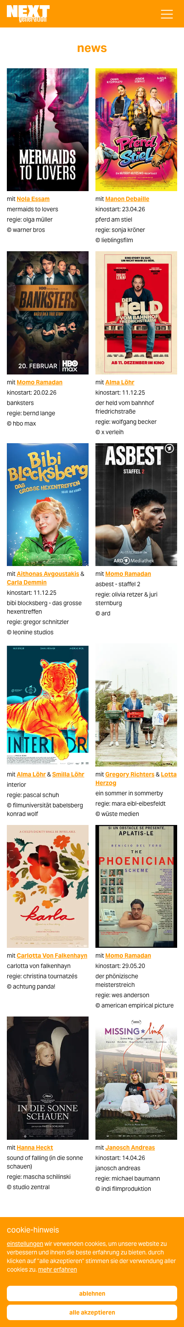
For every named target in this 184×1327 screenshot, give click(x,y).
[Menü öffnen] (167, 14)
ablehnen (92, 1293)
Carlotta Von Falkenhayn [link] (52, 955)
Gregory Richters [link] (129, 774)
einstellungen (25, 1244)
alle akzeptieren (92, 1312)
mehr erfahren (57, 1269)
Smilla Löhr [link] (68, 774)
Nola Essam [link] (33, 199)
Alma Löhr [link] (119, 382)
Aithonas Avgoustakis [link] (48, 574)
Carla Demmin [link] (27, 582)
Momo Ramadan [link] (39, 382)
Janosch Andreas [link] (130, 1147)
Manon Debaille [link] (127, 199)
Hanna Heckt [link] (35, 1147)
